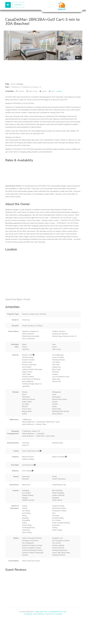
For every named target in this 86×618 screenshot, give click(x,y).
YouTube (58, 614)
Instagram (39, 614)
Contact (18, 5)
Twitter (49, 614)
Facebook (28, 614)
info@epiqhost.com (57, 612)
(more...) (59, 91)
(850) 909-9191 (42, 612)
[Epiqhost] (62, 6)
